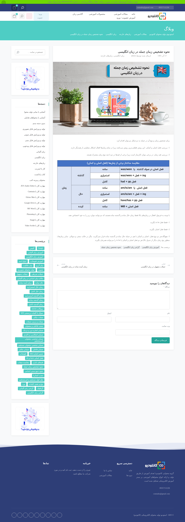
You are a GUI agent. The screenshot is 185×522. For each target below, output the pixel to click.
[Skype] (14, 515)
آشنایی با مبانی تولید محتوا (34, 112)
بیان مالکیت (27, 266)
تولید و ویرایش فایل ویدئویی (34, 146)
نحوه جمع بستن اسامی (34, 371)
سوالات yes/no (37, 309)
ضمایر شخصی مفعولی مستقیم (30, 345)
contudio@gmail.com (145, 7)
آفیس (32, 248)
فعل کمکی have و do (34, 358)
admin (133, 56)
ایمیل (109, 313)
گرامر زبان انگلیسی (131, 247)
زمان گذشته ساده (36, 300)
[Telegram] (53, 515)
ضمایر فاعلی (38, 349)
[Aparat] (59, 515)
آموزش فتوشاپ (36, 261)
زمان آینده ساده (25, 283)
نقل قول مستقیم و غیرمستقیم (31, 380)
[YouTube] (19, 515)
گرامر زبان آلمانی (26, 388)
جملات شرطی (37, 274)
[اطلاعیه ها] (29, 16)
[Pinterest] (25, 515)
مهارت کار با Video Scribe (35, 226)
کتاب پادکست (39, 175)
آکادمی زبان (78, 14)
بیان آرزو (39, 266)
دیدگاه (166, 287)
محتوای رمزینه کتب (37, 180)
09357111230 (164, 7)
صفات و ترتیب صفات (34, 322)
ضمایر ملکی (24, 349)
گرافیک (40, 388)
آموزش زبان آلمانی (35, 253)
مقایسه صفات (23, 362)
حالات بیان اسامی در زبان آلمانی (30, 278)
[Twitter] (36, 515)
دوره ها (129, 475)
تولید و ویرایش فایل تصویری (34, 129)
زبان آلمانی (40, 152)
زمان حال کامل (37, 291)
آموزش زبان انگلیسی (150, 247)
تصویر (40, 270)
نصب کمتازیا (38, 375)
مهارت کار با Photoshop (36, 214)
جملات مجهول (22, 274)
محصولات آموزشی (96, 14)
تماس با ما (108, 471)
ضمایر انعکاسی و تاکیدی (33, 335)
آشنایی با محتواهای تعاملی (34, 118)
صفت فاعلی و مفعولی (34, 326)
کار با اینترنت (40, 169)
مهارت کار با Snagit (37, 220)
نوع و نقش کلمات (36, 384)
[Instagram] (48, 515)
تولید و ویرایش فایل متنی (35, 140)
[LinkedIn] (31, 515)
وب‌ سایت (166, 326)
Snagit (40, 248)
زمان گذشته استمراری (34, 296)
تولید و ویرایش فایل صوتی (34, 135)
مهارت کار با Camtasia (36, 192)
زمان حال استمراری (35, 287)
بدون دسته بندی (39, 123)
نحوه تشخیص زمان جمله (111, 247)
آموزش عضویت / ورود (125, 18)
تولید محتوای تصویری (26, 270)
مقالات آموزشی (120, 14)
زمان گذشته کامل (36, 304)
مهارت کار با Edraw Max (35, 197)
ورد (23, 384)
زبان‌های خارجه (107, 56)
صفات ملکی (38, 317)
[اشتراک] (56, 50)
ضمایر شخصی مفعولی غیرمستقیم (34, 340)
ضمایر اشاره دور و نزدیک (33, 330)
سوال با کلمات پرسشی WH (32, 313)
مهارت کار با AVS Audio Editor (33, 186)
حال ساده (39, 283)
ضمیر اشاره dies (36, 354)
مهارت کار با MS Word (36, 209)
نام (168, 313)
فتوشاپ (23, 354)
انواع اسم (22, 261)
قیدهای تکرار (38, 362)
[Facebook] (42, 515)
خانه (133, 14)
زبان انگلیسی (119, 56)
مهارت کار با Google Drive (34, 203)
